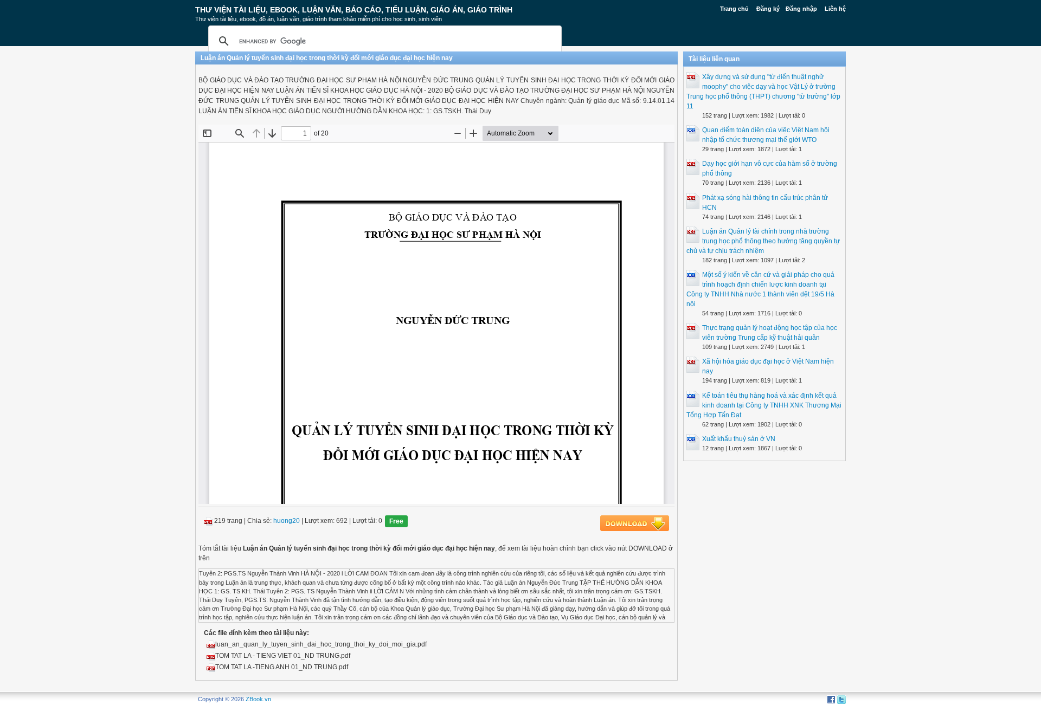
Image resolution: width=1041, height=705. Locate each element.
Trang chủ (734, 8)
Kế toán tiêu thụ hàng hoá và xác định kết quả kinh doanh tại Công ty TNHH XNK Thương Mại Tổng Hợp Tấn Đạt (763, 405)
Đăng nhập (801, 8)
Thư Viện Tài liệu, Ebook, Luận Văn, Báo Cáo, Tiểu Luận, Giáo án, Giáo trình (353, 9)
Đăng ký (768, 8)
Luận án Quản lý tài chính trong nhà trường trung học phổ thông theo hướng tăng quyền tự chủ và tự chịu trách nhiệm (763, 241)
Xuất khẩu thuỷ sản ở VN (738, 439)
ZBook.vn (258, 699)
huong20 (286, 521)
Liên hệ (835, 8)
